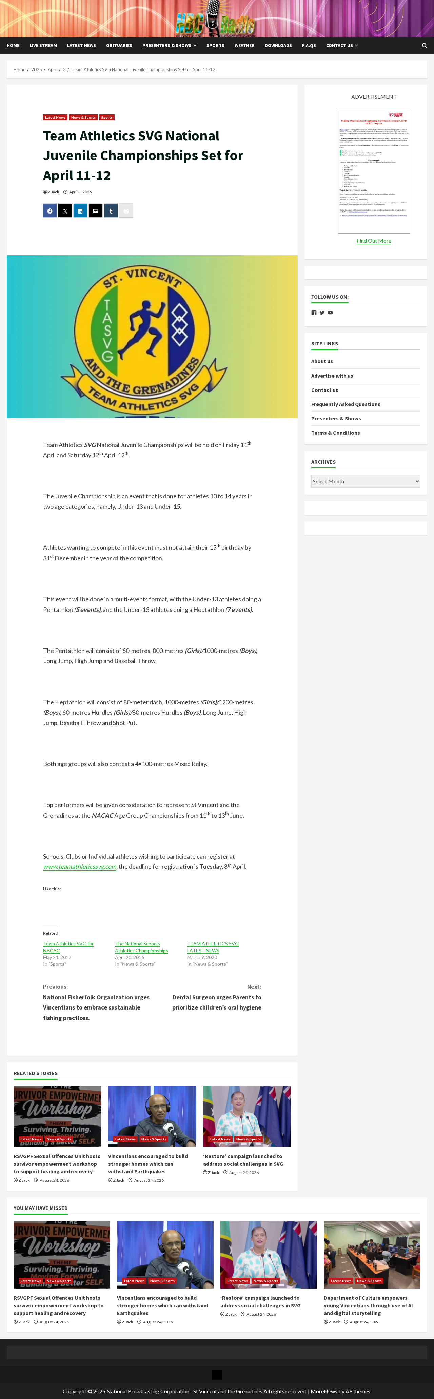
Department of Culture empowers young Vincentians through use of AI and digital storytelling (368, 1305)
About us (322, 361)
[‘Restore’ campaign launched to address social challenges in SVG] (247, 1116)
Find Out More (374, 241)
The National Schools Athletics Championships (141, 947)
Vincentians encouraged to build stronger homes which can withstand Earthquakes (148, 1164)
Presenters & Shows (166, 45)
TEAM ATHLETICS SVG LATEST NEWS (213, 947)
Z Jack (53, 191)
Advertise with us (332, 375)
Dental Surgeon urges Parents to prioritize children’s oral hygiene (216, 997)
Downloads (278, 45)
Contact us (339, 45)
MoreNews (324, 1391)
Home (13, 45)
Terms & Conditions (335, 432)
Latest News (81, 45)
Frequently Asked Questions (345, 404)
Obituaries (119, 45)
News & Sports (83, 117)
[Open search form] (424, 45)
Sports (215, 45)
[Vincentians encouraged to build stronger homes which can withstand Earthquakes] (152, 1116)
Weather (245, 45)
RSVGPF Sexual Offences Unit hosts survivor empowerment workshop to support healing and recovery (57, 1164)
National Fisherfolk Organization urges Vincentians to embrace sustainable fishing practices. (96, 1002)
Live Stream (43, 45)
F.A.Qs (309, 45)
